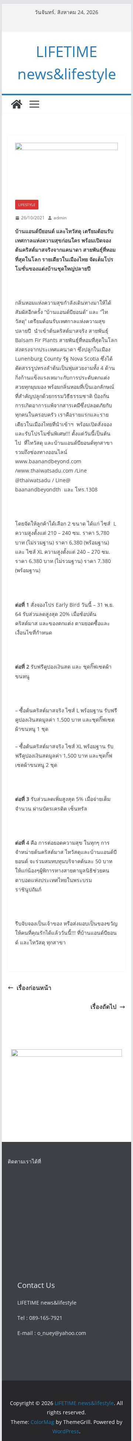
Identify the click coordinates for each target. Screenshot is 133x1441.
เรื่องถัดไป (103, 1007)
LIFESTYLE (26, 204)
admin (60, 218)
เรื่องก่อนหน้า (34, 988)
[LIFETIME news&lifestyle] (16, 104)
